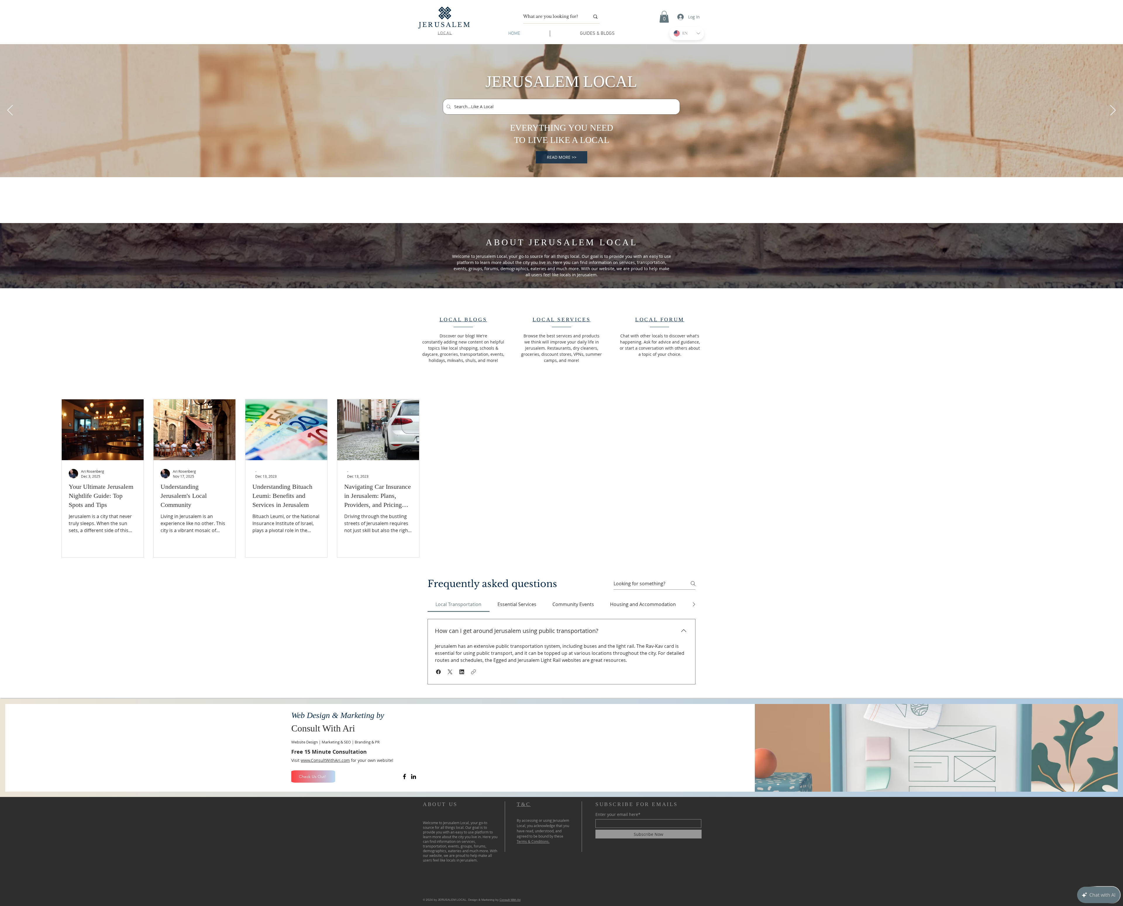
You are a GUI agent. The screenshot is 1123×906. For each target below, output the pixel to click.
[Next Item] (1113, 110)
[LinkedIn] (413, 776)
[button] (664, 17)
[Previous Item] (10, 110)
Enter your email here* (617, 814)
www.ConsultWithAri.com (325, 760)
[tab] (459, 604)
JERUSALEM (445, 25)
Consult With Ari (510, 899)
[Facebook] (404, 776)
